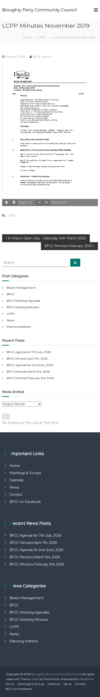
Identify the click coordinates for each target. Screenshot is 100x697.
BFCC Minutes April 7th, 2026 (27, 358)
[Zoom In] (46, 202)
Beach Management (21, 287)
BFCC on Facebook (25, 502)
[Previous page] (6, 202)
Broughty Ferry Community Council (39, 10)
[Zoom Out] (39, 202)
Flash (35, 679)
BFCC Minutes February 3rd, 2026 (30, 378)
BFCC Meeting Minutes (23, 307)
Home (15, 466)
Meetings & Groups (25, 473)
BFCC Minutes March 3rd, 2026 (28, 371)
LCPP (42, 37)
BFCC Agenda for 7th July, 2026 (29, 352)
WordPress (86, 679)
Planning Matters (19, 326)
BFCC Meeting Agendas (23, 300)
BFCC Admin (42, 56)
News (10, 320)
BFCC (11, 294)
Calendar (17, 480)
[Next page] (13, 202)
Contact (16, 494)
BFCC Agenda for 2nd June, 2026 (30, 365)
